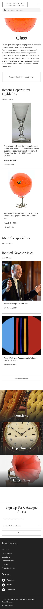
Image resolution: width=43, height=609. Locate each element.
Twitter (9, 585)
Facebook (10, 580)
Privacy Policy (31, 599)
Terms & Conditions (7, 602)
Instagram (11, 590)
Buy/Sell (5, 564)
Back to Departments (21, 378)
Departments (7, 553)
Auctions (5, 550)
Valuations (6, 557)
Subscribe (21, 533)
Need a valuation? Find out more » (21, 77)
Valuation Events (8, 561)
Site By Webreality (7, 605)
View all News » (7, 258)
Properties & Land (9, 568)
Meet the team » (7, 243)
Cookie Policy (22, 599)
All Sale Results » (7, 99)
